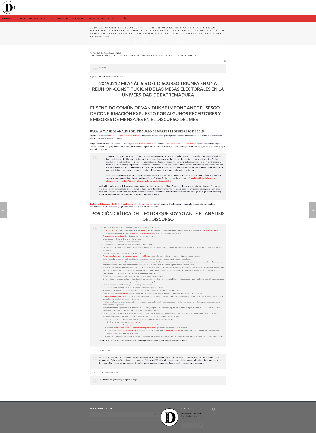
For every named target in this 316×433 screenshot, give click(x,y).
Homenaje (62, 18)
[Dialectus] (8, 7)
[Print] (225, 61)
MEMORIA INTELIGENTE (104, 41)
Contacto (114, 18)
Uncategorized (200, 56)
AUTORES (7, 18)
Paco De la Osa (98, 53)
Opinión (20, 18)
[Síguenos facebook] (213, 409)
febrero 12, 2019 (115, 53)
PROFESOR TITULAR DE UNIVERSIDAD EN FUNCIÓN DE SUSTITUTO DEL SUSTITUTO (142, 56)
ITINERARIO (78, 18)
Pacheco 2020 (96, 18)
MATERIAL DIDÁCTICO (41, 18)
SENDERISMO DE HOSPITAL (184, 56)
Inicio (91, 41)
